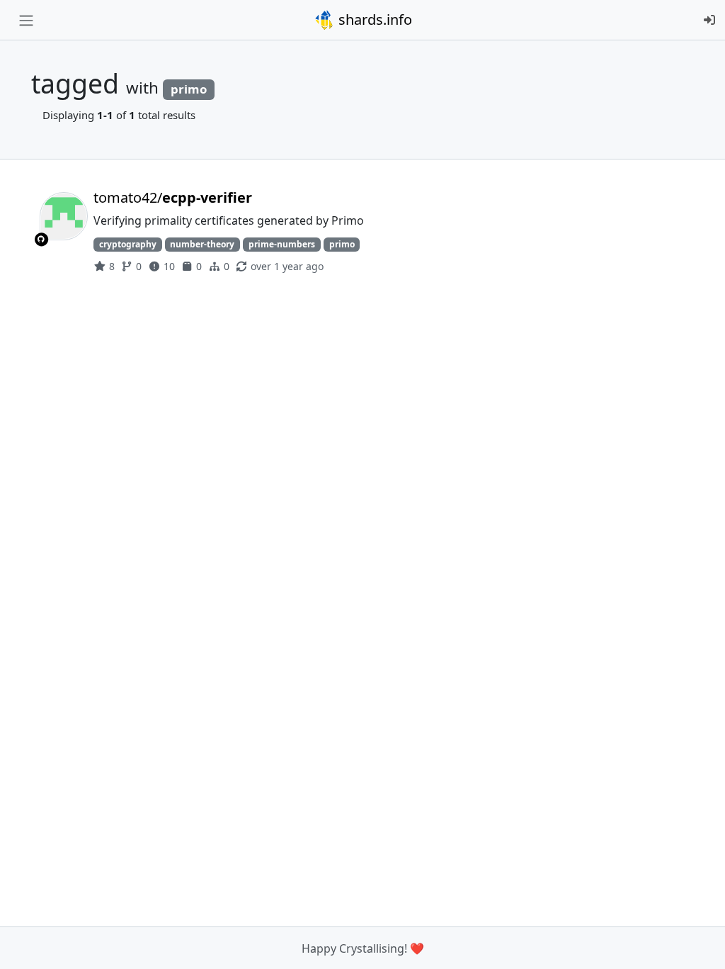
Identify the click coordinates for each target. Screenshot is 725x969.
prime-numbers (282, 244)
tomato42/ (172, 197)
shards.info (373, 19)
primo (342, 244)
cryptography (127, 244)
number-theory (202, 244)
